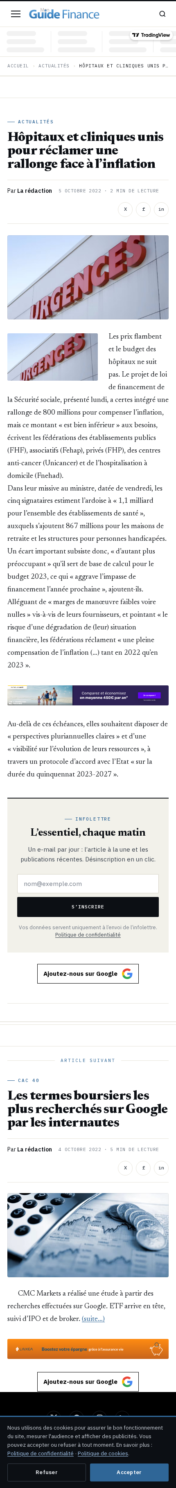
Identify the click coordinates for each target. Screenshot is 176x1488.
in (161, 209)
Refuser (47, 1472)
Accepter (129, 1472)
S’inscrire (88, 907)
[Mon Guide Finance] (64, 13)
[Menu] (15, 14)
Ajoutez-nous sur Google (80, 973)
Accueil (18, 66)
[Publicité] (88, 695)
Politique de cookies (103, 1453)
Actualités (54, 66)
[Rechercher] (162, 14)
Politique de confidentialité (88, 934)
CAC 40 (29, 1080)
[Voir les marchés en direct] (88, 41)
